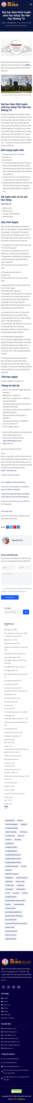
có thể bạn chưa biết (11, 828)
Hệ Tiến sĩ (8, 839)
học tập (23, 866)
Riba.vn (22, 1099)
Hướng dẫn (9, 716)
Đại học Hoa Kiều (10, 908)
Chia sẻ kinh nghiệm (12, 657)
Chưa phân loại (11, 23)
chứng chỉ (24, 824)
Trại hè (7, 893)
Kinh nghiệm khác (11, 670)
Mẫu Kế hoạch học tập (12, 752)
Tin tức (8, 797)
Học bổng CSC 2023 (11, 847)
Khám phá (9, 740)
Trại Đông (16, 893)
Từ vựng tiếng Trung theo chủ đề (16, 712)
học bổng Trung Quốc (12, 489)
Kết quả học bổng (11, 772)
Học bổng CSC (9, 843)
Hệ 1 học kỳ (23, 832)
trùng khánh (9, 889)
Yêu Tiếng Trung (6, 511)
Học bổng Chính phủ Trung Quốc (15, 691)
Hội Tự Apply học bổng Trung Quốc (13, 482)
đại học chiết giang (11, 931)
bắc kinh (20, 820)
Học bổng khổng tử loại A (13, 855)
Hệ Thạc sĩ (21, 835)
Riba (27, 65)
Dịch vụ (7, 779)
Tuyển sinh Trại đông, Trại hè (14, 794)
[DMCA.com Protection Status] (16, 1091)
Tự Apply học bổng (10, 897)
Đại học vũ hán (9, 927)
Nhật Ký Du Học (10, 640)
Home (3, 23)
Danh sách (9, 743)
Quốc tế (8, 800)
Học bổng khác (10, 694)
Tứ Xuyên (24, 893)
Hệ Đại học (9, 786)
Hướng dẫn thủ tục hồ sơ (13, 732)
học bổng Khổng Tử (11, 851)
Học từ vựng (9, 708)
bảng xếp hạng (9, 820)
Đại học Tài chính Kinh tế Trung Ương (16, 923)
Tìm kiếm (7, 608)
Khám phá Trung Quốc (11, 874)
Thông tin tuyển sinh (12, 769)
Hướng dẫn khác (10, 729)
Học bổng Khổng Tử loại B (13, 858)
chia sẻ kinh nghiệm (11, 824)
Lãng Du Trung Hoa (21, 877)
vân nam (8, 904)
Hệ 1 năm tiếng (10, 783)
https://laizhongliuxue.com (12, 441)
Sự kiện (8, 804)
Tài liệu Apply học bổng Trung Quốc (16, 749)
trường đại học (20, 889)
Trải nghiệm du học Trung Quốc (15, 654)
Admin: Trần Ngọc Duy (9, 470)
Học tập (8, 705)
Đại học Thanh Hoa (10, 919)
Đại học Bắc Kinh (19, 904)
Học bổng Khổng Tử (12, 698)
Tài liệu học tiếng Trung (12, 756)
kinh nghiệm (9, 877)
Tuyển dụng (9, 766)
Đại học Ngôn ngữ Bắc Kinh (13, 912)
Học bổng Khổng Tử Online (13, 862)
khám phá (8, 870)
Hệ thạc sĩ (9, 790)
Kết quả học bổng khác (12, 736)
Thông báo (9, 763)
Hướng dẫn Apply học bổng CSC (16, 718)
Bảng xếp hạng (10, 630)
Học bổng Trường (10, 702)
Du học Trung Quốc (10, 832)
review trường (20, 881)
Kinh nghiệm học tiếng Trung (14, 667)
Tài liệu (8, 746)
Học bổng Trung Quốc (12, 688)
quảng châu (8, 881)
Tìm (26, 612)
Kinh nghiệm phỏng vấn (12, 681)
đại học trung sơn (10, 935)
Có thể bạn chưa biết (13, 636)
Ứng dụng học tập (11, 759)
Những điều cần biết (11, 643)
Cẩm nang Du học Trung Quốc (15, 633)
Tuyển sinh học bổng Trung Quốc (16, 776)
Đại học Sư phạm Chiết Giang (13, 916)
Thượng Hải (20, 885)
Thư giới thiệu (9, 885)
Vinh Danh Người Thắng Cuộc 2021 (15, 900)
